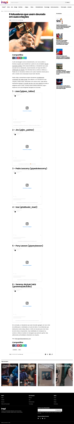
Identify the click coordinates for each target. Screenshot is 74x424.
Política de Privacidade (5, 403)
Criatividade (15, 349)
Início (2, 11)
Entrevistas (56, 403)
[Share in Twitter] (48, 354)
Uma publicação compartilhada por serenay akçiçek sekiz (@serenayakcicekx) (27, 320)
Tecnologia (31, 403)
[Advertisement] (64, 109)
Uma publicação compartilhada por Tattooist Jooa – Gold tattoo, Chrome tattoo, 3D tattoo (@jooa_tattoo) (28, 125)
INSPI (2, 395)
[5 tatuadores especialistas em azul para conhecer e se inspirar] (9, 375)
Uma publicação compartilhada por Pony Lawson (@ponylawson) (27, 279)
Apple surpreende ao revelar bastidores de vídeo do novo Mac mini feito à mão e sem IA (63, 26)
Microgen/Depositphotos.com (23, 338)
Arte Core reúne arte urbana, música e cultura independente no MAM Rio (63, 57)
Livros (55, 397)
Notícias (30, 397)
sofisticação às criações (18, 69)
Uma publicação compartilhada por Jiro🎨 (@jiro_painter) (27, 163)
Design (55, 401)
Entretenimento (31, 401)
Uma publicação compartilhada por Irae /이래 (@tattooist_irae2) (27, 241)
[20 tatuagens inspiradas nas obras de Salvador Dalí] (64, 375)
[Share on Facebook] (45, 354)
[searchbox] (37, 2)
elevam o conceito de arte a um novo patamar (31, 83)
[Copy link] (52, 354)
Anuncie (2, 401)
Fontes (55, 399)
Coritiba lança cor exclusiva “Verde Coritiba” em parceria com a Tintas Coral (63, 72)
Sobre (2, 397)
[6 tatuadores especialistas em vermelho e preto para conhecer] (27, 375)
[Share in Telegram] (50, 354)
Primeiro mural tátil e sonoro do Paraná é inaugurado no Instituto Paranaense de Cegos (62, 42)
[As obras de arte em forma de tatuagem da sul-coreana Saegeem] (46, 375)
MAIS (55, 395)
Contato (2, 399)
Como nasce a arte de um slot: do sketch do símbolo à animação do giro (63, 87)
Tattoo (10, 20)
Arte (29, 399)
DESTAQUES (32, 395)
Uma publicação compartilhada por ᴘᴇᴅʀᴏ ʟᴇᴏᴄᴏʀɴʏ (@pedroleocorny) (27, 202)
